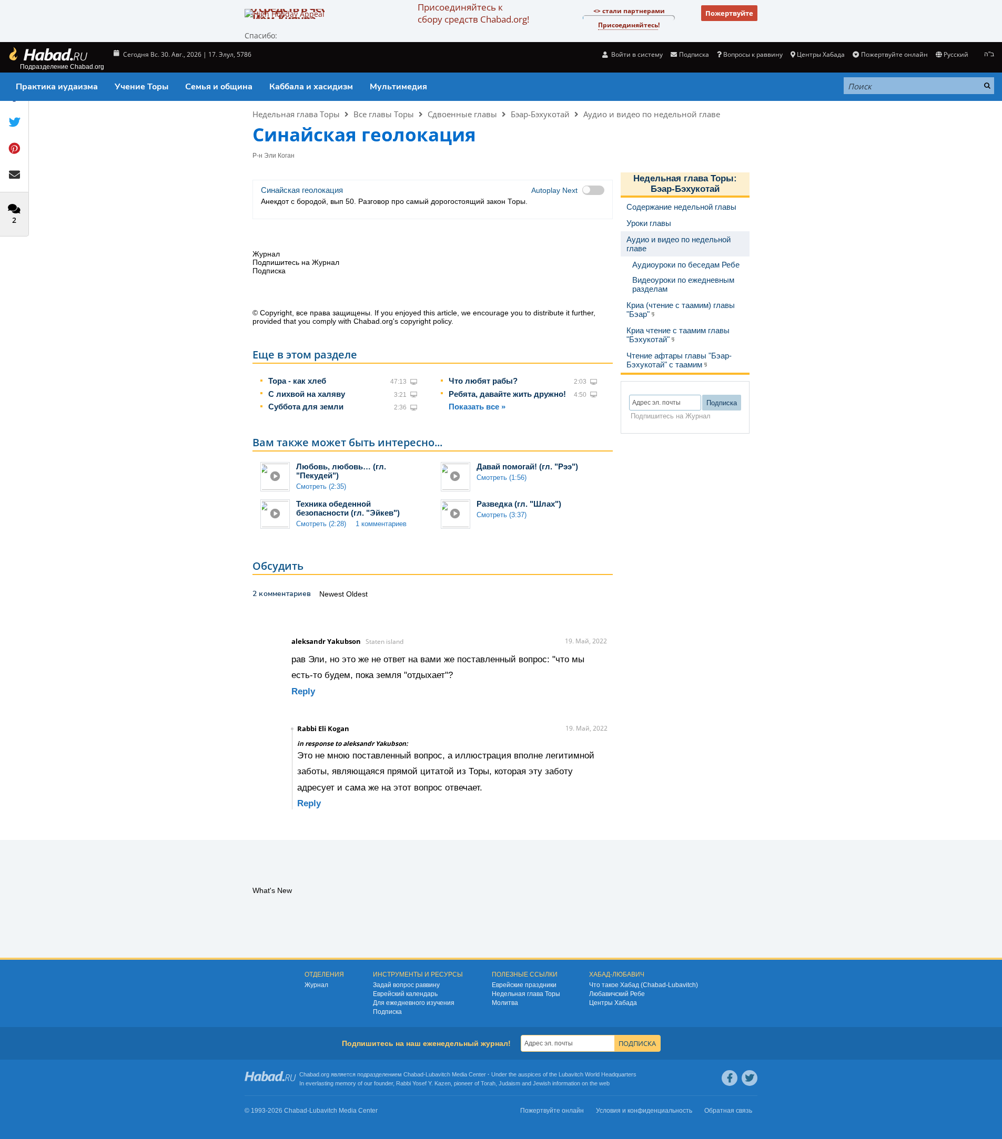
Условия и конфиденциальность (644, 1110)
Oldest (357, 594)
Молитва (505, 1003)
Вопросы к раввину (753, 54)
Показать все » (477, 406)
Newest (332, 594)
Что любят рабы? (483, 380)
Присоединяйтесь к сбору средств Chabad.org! (473, 13)
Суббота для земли (305, 406)
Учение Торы (141, 87)
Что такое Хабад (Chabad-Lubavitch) (643, 985)
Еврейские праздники (524, 985)
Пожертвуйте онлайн (894, 54)
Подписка (387, 1011)
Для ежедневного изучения (413, 1003)
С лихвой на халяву (306, 393)
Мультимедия (398, 87)
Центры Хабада (613, 1003)
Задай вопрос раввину (406, 985)
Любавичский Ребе (617, 994)
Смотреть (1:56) (502, 477)
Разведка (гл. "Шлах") (519, 503)
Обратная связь (728, 1110)
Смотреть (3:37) (502, 515)
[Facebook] (729, 1078)
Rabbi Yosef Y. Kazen (423, 1083)
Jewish (542, 1083)
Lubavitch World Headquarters (597, 1074)
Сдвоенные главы (462, 114)
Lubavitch (438, 1074)
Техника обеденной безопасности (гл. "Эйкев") (348, 508)
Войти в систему (636, 54)
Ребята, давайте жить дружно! (507, 393)
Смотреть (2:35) (321, 486)
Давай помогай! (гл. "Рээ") (527, 466)
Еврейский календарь (405, 994)
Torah (488, 1083)
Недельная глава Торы (296, 114)
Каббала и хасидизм (311, 87)
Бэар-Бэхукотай (540, 114)
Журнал (316, 985)
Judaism (509, 1083)
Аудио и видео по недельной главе (651, 114)
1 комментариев (381, 524)
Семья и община (218, 87)
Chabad (413, 1074)
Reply (303, 691)
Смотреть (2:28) (321, 524)
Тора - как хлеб (297, 380)
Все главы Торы (383, 114)
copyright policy (425, 321)
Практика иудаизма (57, 87)
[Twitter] (749, 1078)
